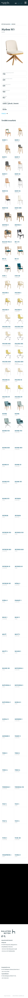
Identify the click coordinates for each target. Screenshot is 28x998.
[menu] (26, 3)
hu (16, 3)
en (19, 3)
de (21, 3)
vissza (3, 113)
